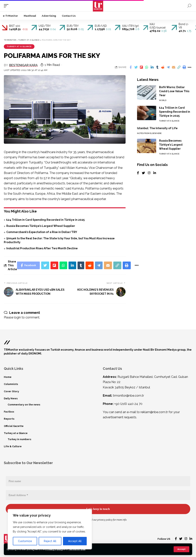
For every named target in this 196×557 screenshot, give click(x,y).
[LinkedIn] (154, 173)
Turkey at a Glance (19, 46)
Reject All (50, 541)
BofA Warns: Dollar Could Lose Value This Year (174, 91)
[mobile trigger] (7, 5)
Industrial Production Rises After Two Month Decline (42, 248)
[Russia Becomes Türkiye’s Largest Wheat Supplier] (146, 146)
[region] (50, 529)
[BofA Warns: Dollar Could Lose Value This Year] (146, 92)
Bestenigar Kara (23, 65)
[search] (189, 6)
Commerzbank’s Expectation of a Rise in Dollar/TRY (41, 232)
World (162, 100)
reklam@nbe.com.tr (154, 412)
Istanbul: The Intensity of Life (157, 128)
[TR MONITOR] (98, 5)
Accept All (75, 541)
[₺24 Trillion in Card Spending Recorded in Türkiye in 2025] (146, 113)
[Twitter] (143, 173)
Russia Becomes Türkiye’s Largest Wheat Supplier (40, 225)
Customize (25, 541)
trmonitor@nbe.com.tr (128, 395)
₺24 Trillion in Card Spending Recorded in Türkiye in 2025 (45, 219)
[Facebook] (138, 173)
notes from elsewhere (149, 133)
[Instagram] (149, 173)
